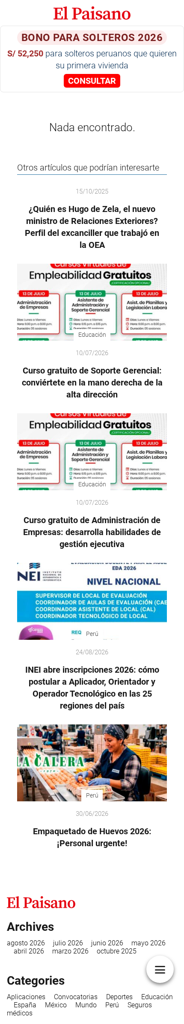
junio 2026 (107, 943)
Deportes (119, 997)
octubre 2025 (117, 951)
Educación (157, 997)
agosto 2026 (26, 943)
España (25, 1005)
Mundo (86, 1005)
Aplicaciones (26, 997)
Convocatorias (76, 997)
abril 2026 (29, 951)
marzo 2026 (70, 951)
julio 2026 (68, 943)
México (56, 1005)
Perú (112, 1005)
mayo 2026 (148, 943)
